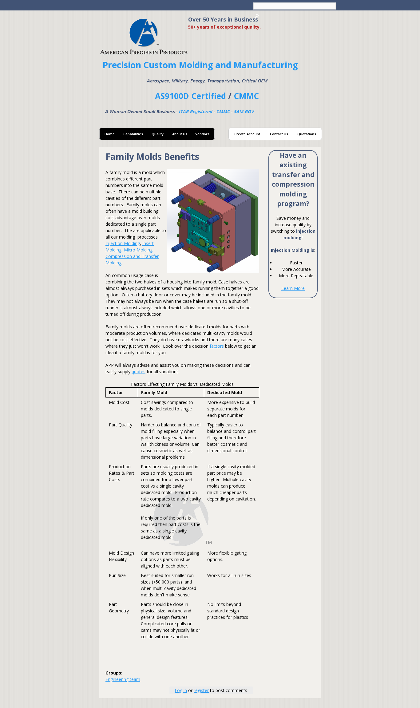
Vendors (202, 134)
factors (217, 346)
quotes (138, 371)
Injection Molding (122, 243)
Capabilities (133, 134)
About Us (179, 134)
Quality (158, 134)
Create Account (247, 134)
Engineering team (122, 679)
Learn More (293, 288)
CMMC (246, 95)
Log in (181, 690)
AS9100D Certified (190, 95)
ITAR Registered (195, 111)
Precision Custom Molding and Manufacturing (200, 65)
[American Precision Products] (143, 52)
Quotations (306, 134)
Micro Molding (138, 250)
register (201, 690)
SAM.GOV (244, 111)
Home (110, 134)
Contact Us (279, 134)
